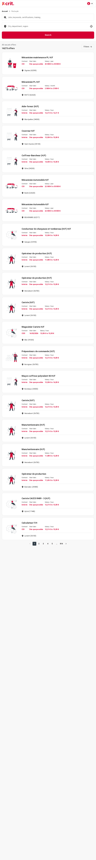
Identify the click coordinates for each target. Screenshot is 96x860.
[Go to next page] (66, 544)
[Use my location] (91, 26)
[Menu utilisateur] (90, 3)
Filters (86, 47)
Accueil (5, 11)
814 (61, 544)
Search (48, 35)
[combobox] (47, 27)
